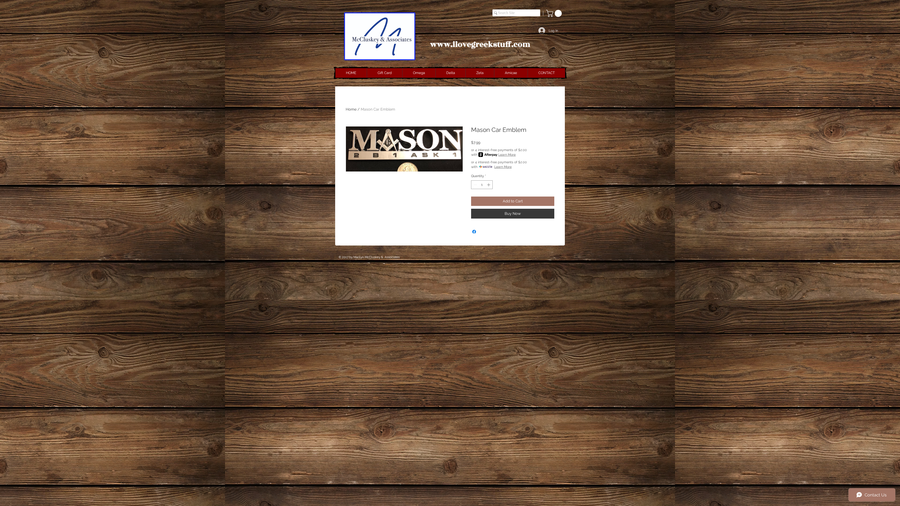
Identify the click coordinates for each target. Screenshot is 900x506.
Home (351, 109)
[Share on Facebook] (474, 231)
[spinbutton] (482, 185)
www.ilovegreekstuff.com (480, 44)
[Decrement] (475, 185)
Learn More (507, 154)
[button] (554, 13)
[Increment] (489, 185)
